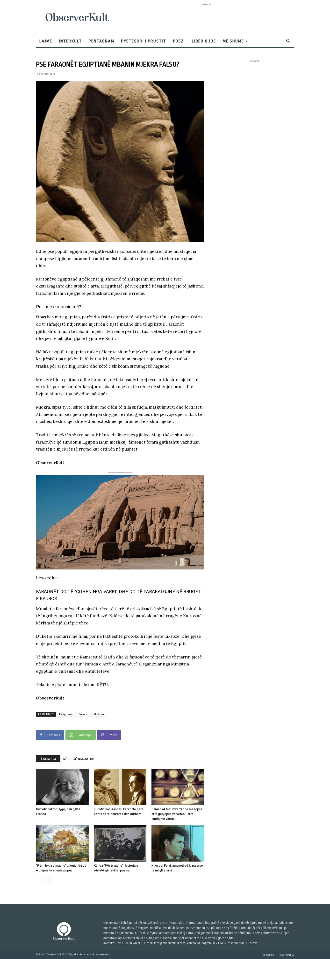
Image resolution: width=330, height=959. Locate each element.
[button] (288, 41)
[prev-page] (39, 880)
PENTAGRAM (101, 41)
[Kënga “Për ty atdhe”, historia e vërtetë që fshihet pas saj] (120, 843)
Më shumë (233, 41)
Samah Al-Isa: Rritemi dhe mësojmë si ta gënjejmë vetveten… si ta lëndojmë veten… (176, 814)
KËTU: (103, 684)
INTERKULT (70, 41)
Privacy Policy (286, 954)
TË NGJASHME (48, 759)
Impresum (268, 954)
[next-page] (47, 880)
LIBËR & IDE (204, 41)
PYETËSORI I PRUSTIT (143, 41)
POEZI (179, 41)
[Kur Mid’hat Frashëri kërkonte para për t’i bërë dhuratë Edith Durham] (120, 787)
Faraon (83, 714)
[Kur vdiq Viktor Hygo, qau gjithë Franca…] (62, 787)
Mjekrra (98, 714)
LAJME (45, 41)
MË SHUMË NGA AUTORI (78, 759)
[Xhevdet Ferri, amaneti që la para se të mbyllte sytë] (177, 843)
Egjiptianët (66, 714)
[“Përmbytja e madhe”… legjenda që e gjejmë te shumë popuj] (62, 843)
